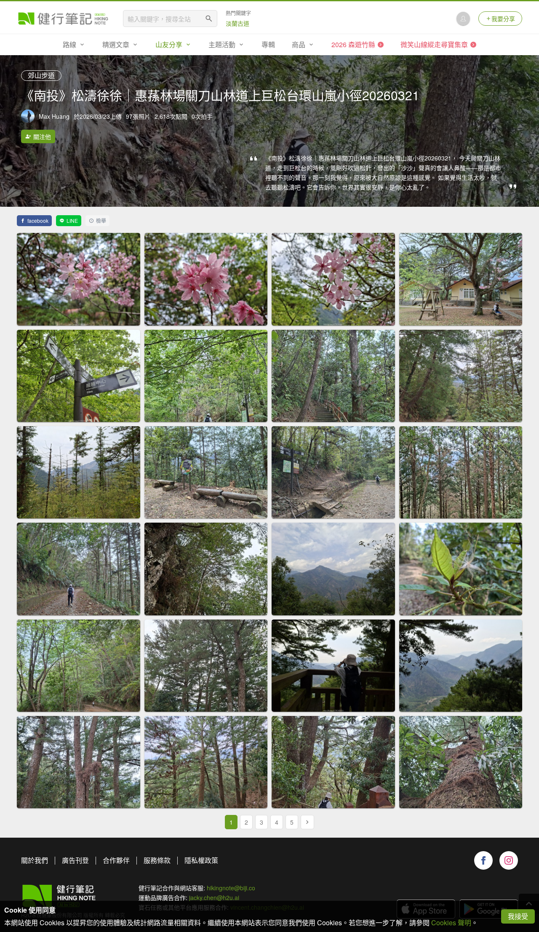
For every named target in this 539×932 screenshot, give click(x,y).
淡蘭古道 (237, 23)
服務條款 (157, 860)
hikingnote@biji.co (231, 888)
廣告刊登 (75, 860)
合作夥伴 (116, 860)
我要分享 (503, 18)
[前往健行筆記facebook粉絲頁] (483, 860)
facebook (37, 220)
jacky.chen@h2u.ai (214, 897)
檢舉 (101, 220)
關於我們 (34, 860)
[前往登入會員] (463, 18)
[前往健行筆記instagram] (508, 860)
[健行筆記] (63, 18)
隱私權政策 (201, 860)
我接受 (518, 916)
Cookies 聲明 (451, 922)
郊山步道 (41, 75)
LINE (72, 220)
